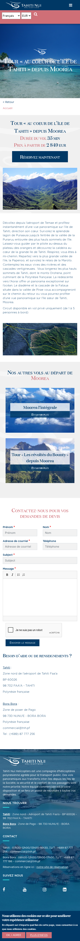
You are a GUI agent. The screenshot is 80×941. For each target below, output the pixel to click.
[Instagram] (44, 889)
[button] (7, 574)
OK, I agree (13, 935)
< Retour (8, 102)
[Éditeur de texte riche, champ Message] (40, 597)
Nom (46, 527)
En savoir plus (40, 414)
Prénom (8, 527)
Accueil (7, 108)
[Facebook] (4, 889)
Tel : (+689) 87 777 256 (19, 734)
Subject (8, 554)
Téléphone (49, 541)
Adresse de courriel (15, 541)
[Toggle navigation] (71, 5)
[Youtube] (24, 889)
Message (8, 568)
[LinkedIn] (64, 889)
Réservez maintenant (40, 157)
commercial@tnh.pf (16, 728)
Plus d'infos (39, 935)
